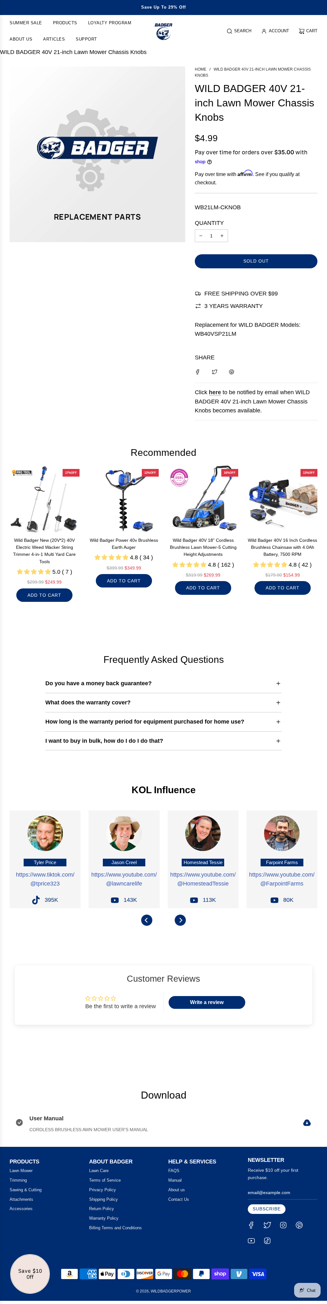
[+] (222, 236)
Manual (175, 1180)
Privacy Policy (102, 1189)
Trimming (18, 1180)
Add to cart (44, 595)
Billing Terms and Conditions (115, 1227)
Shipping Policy (103, 1199)
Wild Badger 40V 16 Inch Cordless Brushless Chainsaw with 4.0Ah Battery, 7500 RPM (282, 547)
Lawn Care (99, 1170)
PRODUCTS (24, 1162)
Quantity (209, 223)
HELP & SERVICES (192, 1162)
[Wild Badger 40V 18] (203, 499)
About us (176, 1189)
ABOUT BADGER (111, 1162)
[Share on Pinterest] (231, 371)
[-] (201, 236)
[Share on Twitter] (214, 371)
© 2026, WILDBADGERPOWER (163, 1291)
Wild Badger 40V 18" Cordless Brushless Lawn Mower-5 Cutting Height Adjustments (203, 547)
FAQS (173, 1170)
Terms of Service (105, 1180)
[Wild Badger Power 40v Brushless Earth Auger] (124, 499)
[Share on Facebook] (197, 371)
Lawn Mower (21, 1170)
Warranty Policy (103, 1218)
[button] (146, 920)
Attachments (21, 1199)
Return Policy (101, 1208)
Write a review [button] (207, 1002)
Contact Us (178, 1199)
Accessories (21, 1208)
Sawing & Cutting (26, 1189)
